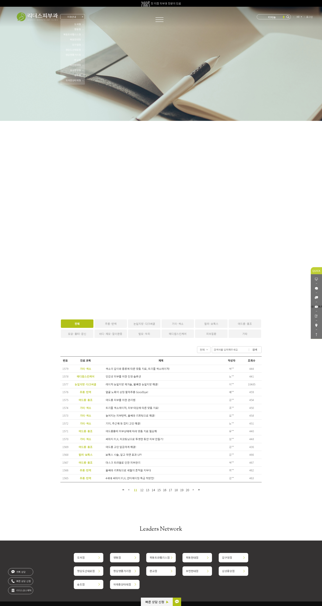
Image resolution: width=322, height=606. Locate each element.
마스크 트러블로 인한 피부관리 (123, 462)
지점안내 (71, 16)
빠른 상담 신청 (155, 602)
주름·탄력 (111, 324)
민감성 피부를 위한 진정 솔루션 (123, 376)
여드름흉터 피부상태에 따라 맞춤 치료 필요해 (131, 431)
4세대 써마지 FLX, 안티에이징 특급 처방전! (130, 478)
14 (153, 490)
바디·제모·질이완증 (110, 334)
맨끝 (198, 489)
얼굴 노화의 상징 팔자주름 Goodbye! (127, 392)
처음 (123, 489)
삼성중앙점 (75, 70)
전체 (77, 324)
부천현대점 (75, 65)
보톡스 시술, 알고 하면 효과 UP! (124, 455)
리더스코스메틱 (24, 588)
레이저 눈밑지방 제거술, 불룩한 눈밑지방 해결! (132, 384)
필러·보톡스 (211, 324)
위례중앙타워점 (73, 80)
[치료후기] (316, 315)
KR (298, 16)
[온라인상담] (316, 279)
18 (176, 490)
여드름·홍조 (245, 324)
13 (147, 490)
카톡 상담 (21, 569)
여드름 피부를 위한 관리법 (120, 400)
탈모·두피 (144, 334)
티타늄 (272, 17)
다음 (193, 489)
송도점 (77, 75)
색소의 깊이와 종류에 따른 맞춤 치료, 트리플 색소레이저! (138, 369)
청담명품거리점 (73, 54)
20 (187, 490)
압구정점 (76, 44)
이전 (128, 489)
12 (142, 490)
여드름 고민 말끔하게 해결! (121, 447)
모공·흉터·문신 (77, 334)
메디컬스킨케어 (177, 334)
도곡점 (77, 24)
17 (170, 490)
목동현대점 (75, 39)
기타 (244, 334)
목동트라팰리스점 (72, 34)
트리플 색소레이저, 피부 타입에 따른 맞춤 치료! (132, 408)
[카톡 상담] (177, 602)
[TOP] (316, 334)
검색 (254, 349)
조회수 (251, 360)
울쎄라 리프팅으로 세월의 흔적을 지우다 (128, 470)
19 (181, 490)
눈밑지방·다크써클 (144, 324)
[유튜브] (316, 306)
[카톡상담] (316, 288)
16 (164, 490)
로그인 (309, 16)
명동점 (77, 29)
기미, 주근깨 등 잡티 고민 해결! (123, 423)
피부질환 (211, 334)
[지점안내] (316, 325)
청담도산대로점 (73, 49)
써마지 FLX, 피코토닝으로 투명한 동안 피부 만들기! (135, 439)
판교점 (77, 60)
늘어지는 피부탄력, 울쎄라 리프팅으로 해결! (130, 415)
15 (159, 490)
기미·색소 (177, 324)
